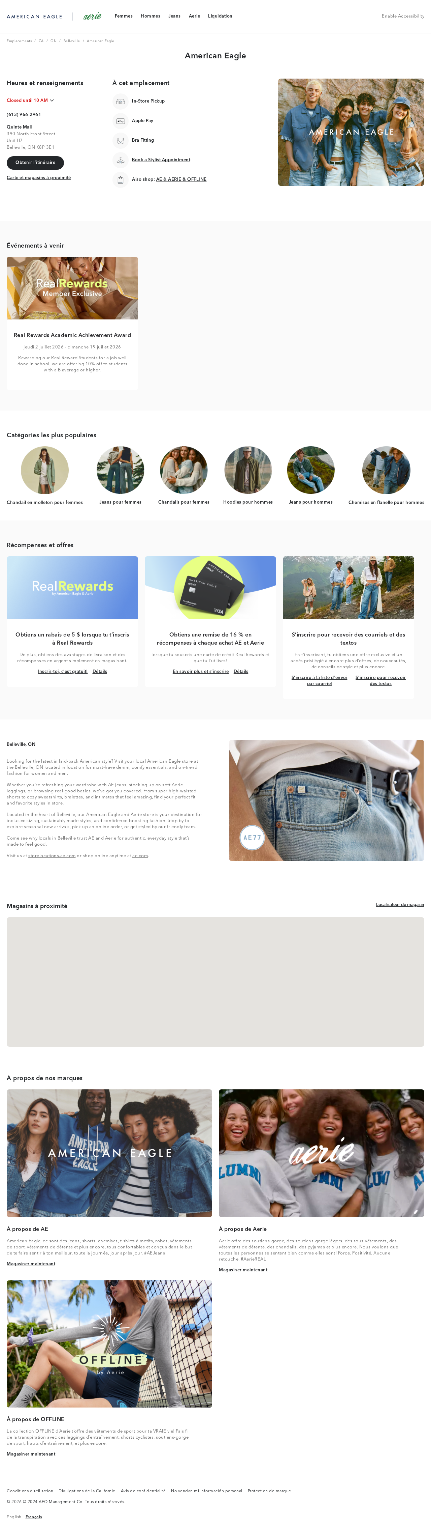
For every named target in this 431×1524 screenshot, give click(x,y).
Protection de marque (269, 1491)
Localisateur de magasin (400, 904)
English (14, 1517)
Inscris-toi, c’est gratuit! (63, 671)
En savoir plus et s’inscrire (201, 671)
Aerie (194, 17)
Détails (100, 671)
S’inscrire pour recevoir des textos (381, 680)
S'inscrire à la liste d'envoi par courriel (320, 680)
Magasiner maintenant (31, 1264)
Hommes (150, 17)
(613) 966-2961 (24, 115)
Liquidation (220, 17)
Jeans (174, 17)
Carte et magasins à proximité (39, 177)
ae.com (140, 856)
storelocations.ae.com (52, 856)
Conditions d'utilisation (30, 1491)
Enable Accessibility (403, 16)
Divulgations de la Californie (87, 1491)
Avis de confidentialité (143, 1491)
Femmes (123, 17)
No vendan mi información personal (206, 1491)
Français (34, 1517)
